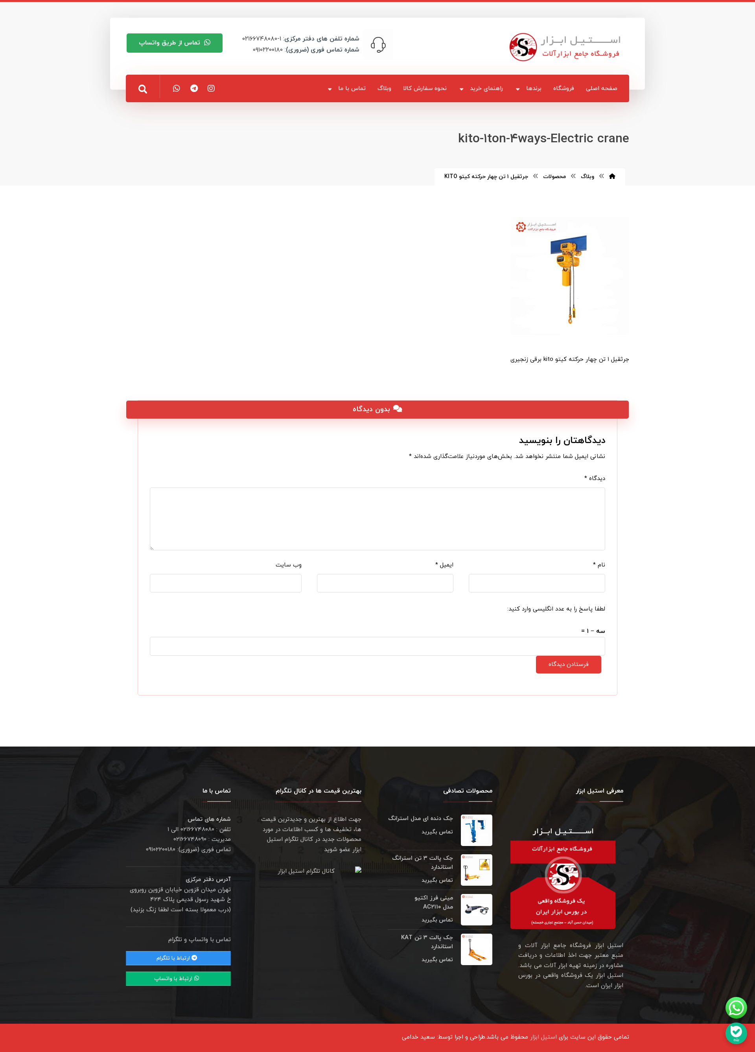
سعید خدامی (418, 1037)
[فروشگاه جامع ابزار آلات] (566, 47)
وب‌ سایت (289, 565)
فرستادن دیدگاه (569, 664)
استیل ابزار (543, 1037)
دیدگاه (594, 479)
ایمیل (444, 565)
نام (599, 565)
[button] (143, 89)
